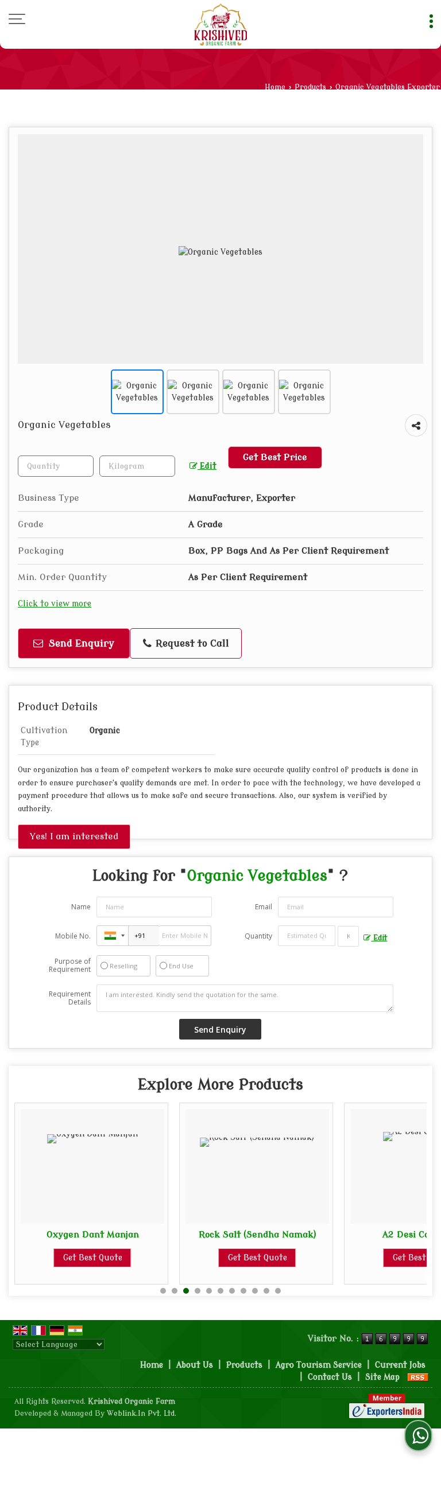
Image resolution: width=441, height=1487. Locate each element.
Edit (207, 466)
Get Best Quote (92, 1258)
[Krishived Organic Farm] (220, 24)
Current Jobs (400, 1365)
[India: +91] (112, 935)
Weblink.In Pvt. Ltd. (141, 1414)
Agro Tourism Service (319, 1365)
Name (81, 907)
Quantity (258, 936)
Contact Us (330, 1377)
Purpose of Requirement (70, 965)
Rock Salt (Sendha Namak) (257, 1234)
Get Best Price (275, 457)
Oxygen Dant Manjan (93, 1234)
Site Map (382, 1377)
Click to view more (54, 604)
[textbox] (137, 466)
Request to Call (191, 643)
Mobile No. (73, 936)
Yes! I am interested (74, 836)
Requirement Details (70, 998)
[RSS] (418, 1377)
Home (275, 87)
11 (278, 1291)
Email (263, 907)
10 (266, 1291)
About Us (194, 1365)
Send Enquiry (80, 643)
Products (310, 87)
